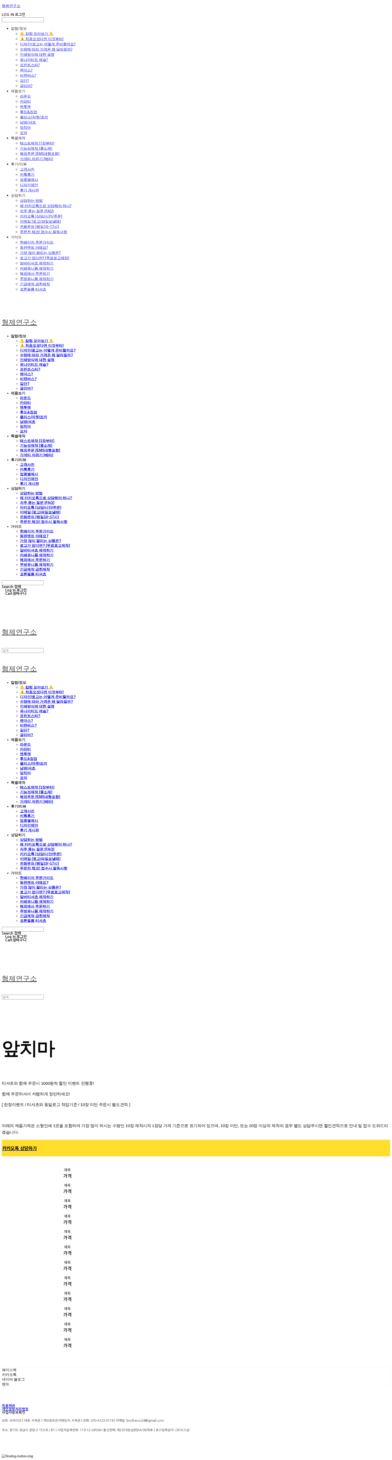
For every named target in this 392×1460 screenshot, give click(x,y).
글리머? (26, 85)
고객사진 (27, 169)
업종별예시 (29, 179)
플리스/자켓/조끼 (34, 117)
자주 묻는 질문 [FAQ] (37, 210)
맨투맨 (25, 106)
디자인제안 (29, 184)
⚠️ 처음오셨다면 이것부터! (42, 38)
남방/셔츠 (28, 122)
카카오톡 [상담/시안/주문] (41, 216)
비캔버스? (28, 75)
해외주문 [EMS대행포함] (39, 153)
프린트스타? (30, 64)
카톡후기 (27, 174)
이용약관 (8, 1405)
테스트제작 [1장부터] (37, 143)
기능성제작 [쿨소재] (36, 148)
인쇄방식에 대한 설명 (37, 54)
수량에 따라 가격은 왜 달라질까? (46, 49)
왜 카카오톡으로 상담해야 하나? (45, 205)
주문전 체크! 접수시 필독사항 (43, 231)
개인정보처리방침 (15, 1409)
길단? (24, 80)
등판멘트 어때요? (34, 247)
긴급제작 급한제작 (35, 283)
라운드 (25, 96)
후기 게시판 (29, 190)
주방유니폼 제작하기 (37, 278)
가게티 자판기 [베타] (36, 158)
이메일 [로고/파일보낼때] (40, 221)
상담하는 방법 (31, 200)
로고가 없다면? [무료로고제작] (44, 257)
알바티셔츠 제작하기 (37, 263)
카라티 (25, 101)
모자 (23, 132)
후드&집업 (28, 111)
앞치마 (25, 127)
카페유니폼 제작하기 (37, 268)
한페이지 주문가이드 (37, 242)
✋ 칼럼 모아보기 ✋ (37, 33)
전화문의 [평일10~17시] (39, 226)
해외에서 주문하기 (35, 273)
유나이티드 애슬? (34, 59)
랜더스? (26, 70)
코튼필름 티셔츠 (33, 289)
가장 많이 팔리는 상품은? (40, 252)
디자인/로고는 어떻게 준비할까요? (48, 44)
